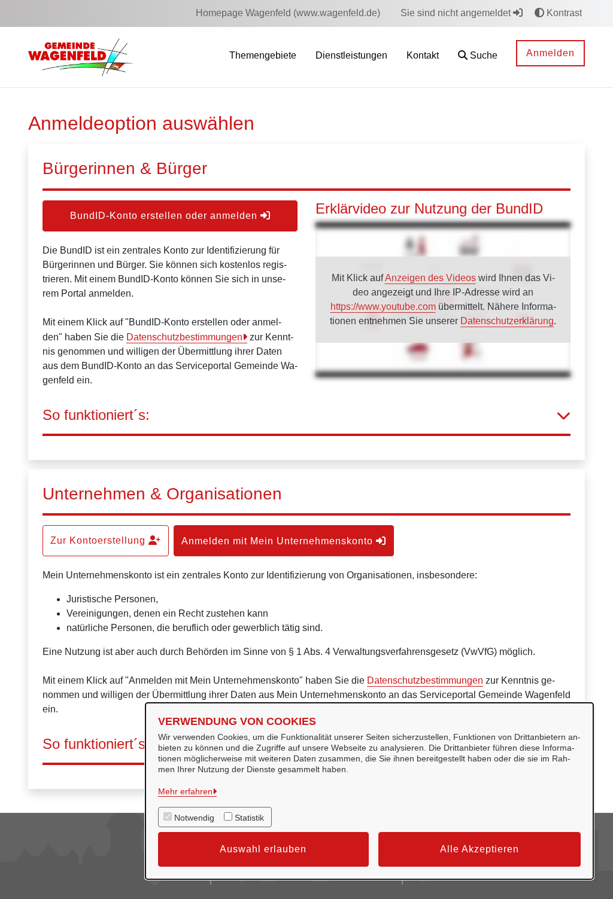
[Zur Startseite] (80, 56)
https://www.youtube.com (383, 306)
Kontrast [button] (563, 13)
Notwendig (194, 817)
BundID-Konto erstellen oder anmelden (165, 216)
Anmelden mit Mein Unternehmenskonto (278, 541)
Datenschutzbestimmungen (184, 337)
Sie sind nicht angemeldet (456, 13)
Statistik (249, 817)
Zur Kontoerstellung (99, 540)
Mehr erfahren (185, 791)
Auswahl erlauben (263, 849)
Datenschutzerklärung (507, 321)
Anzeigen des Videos (430, 278)
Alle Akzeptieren (479, 849)
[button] (477, 57)
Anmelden (550, 53)
